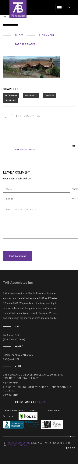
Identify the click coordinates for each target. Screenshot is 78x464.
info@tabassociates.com (18, 355)
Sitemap (40, 402)
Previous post (25, 150)
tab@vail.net (11, 359)
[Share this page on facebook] (11, 95)
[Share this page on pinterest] (31, 95)
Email (75, 198)
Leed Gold (37, 410)
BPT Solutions (17, 445)
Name (75, 189)
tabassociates (25, 44)
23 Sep (19, 35)
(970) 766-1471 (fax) (14, 339)
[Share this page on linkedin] (10, 100)
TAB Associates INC (18, 443)
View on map (10, 382)
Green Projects (14, 410)
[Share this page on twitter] (49, 95)
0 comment (47, 35)
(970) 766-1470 (11, 335)
